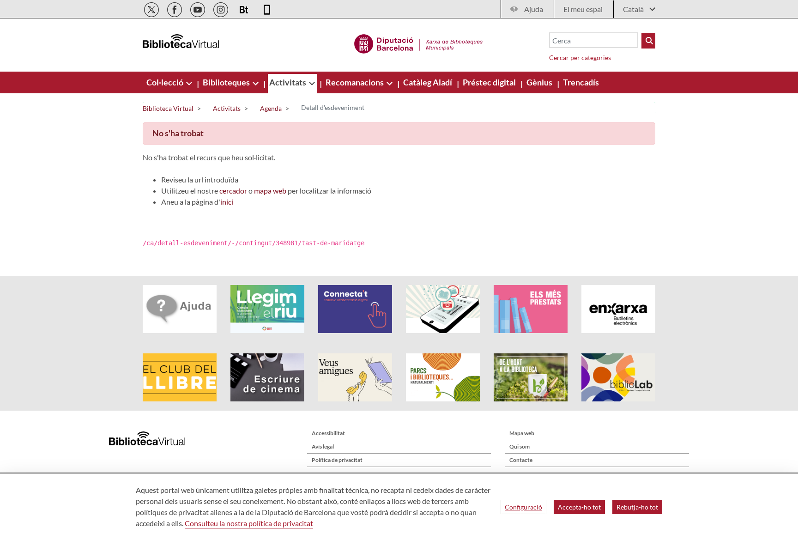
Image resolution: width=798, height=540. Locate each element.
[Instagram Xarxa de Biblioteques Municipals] (221, 8)
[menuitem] (165, 82)
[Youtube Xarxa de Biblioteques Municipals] (198, 8)
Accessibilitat (328, 433)
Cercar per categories (580, 57)
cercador (233, 190)
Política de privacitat (337, 459)
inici (226, 201)
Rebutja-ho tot (637, 507)
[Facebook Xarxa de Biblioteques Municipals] (175, 8)
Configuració (523, 507)
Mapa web (521, 433)
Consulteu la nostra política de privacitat (249, 523)
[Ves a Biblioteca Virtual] (418, 42)
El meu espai (583, 9)
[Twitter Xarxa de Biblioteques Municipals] (152, 8)
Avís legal (323, 446)
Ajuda (533, 9)
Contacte (520, 459)
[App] (267, 8)
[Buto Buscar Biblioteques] (648, 41)
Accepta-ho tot (579, 507)
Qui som (519, 446)
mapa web (270, 190)
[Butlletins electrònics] (244, 8)
